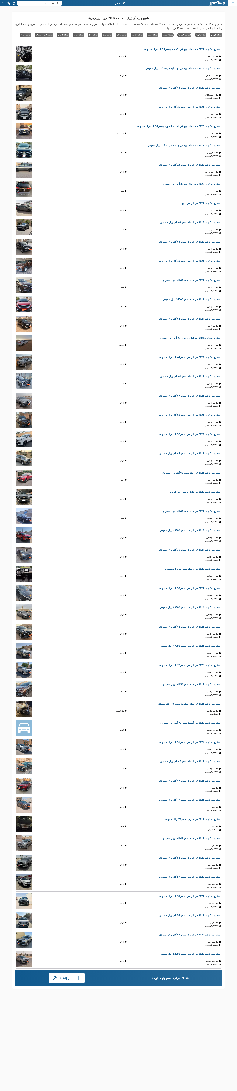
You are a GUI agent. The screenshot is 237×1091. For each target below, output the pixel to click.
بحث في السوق (48, 3)
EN (3, 3)
